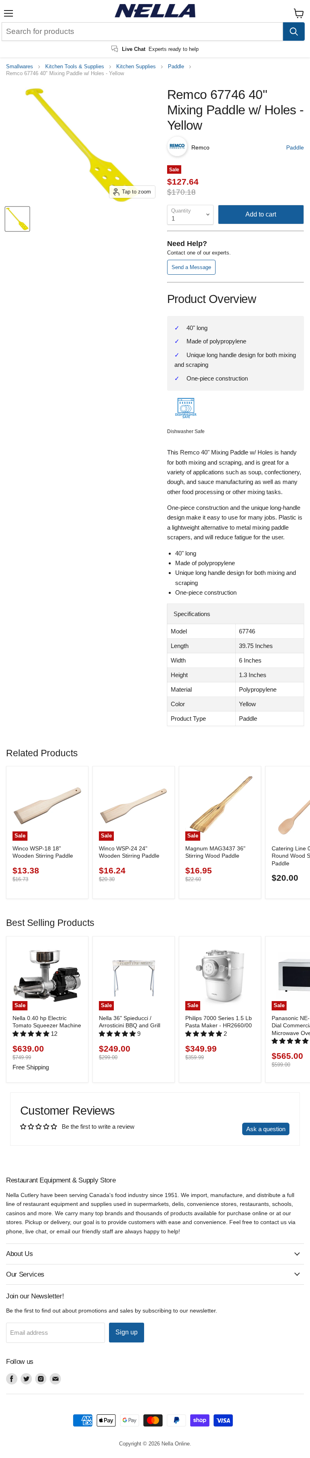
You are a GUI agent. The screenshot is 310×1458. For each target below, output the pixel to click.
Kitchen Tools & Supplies (74, 66)
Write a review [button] (215, 1129)
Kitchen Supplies (136, 66)
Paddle (176, 66)
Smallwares (19, 66)
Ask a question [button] (265, 1129)
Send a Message (191, 267)
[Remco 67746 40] (17, 219)
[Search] (294, 31)
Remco (200, 147)
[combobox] (142, 31)
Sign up (126, 1332)
